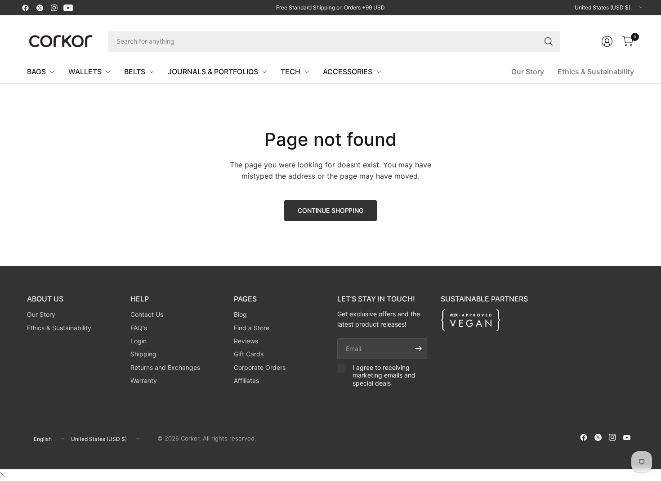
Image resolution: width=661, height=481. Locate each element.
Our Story (527, 71)
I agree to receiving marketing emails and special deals (384, 375)
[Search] (548, 41)
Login (138, 341)
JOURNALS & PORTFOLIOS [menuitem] (213, 71)
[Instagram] (54, 7)
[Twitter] (39, 7)
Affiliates (246, 380)
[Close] (2, 474)
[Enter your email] (418, 348)
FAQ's (138, 328)
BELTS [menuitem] (134, 71)
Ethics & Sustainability (596, 71)
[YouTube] (68, 7)
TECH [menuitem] (290, 71)
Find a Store (251, 328)
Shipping (143, 354)
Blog (240, 314)
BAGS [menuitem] (36, 71)
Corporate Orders (260, 367)
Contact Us (146, 314)
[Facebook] (25, 7)
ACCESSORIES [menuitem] (347, 71)
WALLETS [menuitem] (85, 71)
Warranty (143, 380)
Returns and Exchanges (165, 367)
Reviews (246, 341)
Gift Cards (249, 354)
